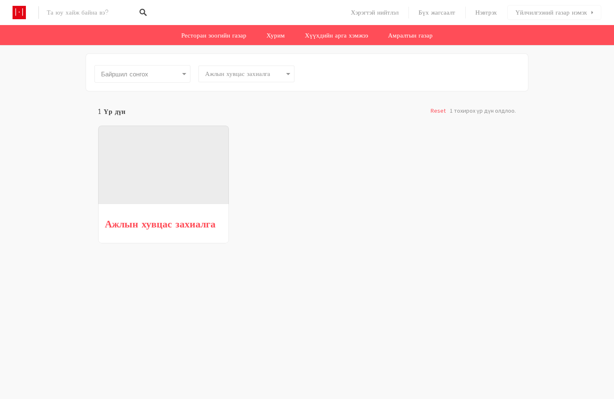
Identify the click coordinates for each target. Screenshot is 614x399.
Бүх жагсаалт (437, 12)
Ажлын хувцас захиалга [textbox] (237, 74)
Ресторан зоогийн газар (213, 35)
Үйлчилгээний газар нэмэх (551, 12)
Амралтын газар (410, 35)
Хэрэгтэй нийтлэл (374, 12)
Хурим (275, 35)
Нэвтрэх (486, 12)
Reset (438, 110)
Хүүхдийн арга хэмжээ (336, 35)
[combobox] (246, 74)
